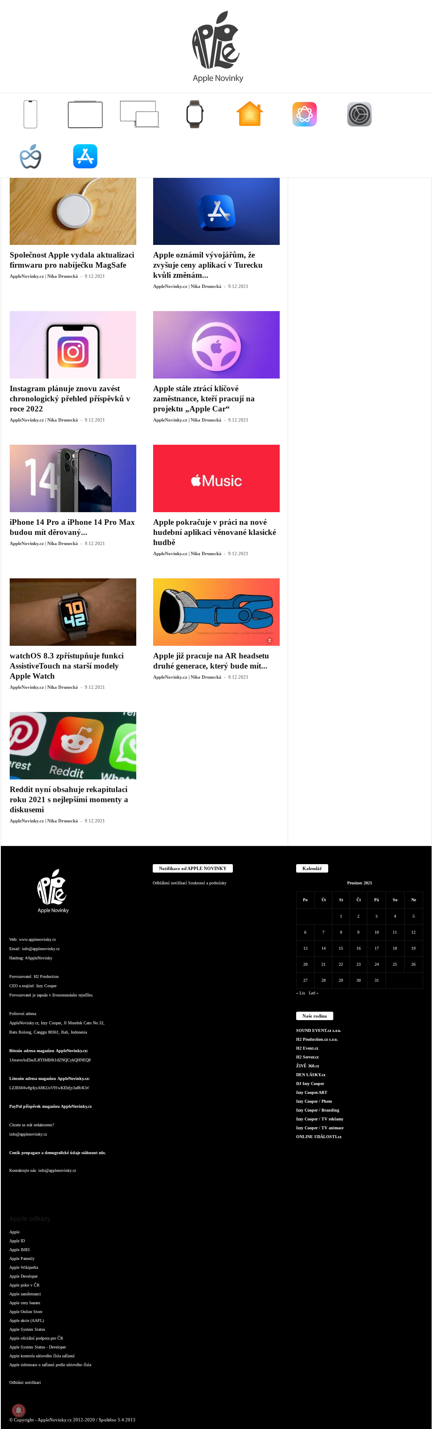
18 (395, 948)
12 (413, 932)
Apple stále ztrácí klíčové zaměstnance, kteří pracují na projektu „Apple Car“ (204, 398)
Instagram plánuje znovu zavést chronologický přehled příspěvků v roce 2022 (70, 398)
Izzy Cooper (46, 985)
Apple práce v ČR (24, 1285)
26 (413, 964)
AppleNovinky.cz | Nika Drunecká (44, 276)
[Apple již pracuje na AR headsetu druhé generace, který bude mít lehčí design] (216, 612)
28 (323, 980)
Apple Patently (22, 1258)
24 (377, 964)
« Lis (300, 993)
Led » (314, 993)
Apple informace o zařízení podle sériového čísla (50, 1364)
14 (323, 948)
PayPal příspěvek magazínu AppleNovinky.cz (50, 1106)
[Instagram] (34, 1187)
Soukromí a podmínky (207, 883)
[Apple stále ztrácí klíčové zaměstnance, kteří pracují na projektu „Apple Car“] (216, 345)
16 (358, 948)
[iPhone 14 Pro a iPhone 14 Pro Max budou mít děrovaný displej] (73, 478)
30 (358, 980)
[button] (419, 135)
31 (377, 980)
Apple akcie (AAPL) (26, 1320)
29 (341, 980)
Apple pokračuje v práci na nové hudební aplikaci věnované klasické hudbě (214, 532)
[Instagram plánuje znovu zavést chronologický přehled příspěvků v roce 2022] (73, 345)
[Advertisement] (360, 230)
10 (377, 932)
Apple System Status (27, 1329)
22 (341, 964)
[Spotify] (85, 1187)
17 (377, 948)
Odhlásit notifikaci (25, 1382)
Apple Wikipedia (23, 1267)
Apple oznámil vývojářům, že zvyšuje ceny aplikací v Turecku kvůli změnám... (208, 264)
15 (341, 948)
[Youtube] (118, 1187)
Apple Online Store (25, 1311)
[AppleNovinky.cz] (216, 46)
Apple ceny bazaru (24, 1302)
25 (395, 964)
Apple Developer (23, 1276)
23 (358, 964)
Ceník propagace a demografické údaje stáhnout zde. (57, 1152)
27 (305, 980)
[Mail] (68, 1187)
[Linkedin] (51, 1187)
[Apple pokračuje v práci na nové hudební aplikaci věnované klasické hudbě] (216, 478)
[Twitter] (102, 1187)
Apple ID (17, 1240)
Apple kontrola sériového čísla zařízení (42, 1356)
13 (305, 948)
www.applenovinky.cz (37, 939)
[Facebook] (17, 1187)
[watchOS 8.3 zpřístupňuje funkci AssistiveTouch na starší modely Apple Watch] (73, 612)
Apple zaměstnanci (25, 1294)
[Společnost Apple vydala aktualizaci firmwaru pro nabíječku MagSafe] (73, 211)
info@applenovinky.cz (40, 948)
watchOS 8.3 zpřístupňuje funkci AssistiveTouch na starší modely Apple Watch (67, 665)
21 (323, 964)
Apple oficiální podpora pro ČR (36, 1338)
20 (305, 964)
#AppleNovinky (38, 958)
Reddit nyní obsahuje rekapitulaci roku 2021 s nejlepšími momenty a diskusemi (69, 799)
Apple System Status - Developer (37, 1347)
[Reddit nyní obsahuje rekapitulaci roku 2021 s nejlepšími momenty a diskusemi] (73, 745)
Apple (14, 1232)
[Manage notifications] (18, 1410)
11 (395, 932)
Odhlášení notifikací (170, 883)
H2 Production (46, 976)
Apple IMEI (19, 1249)
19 (413, 948)
